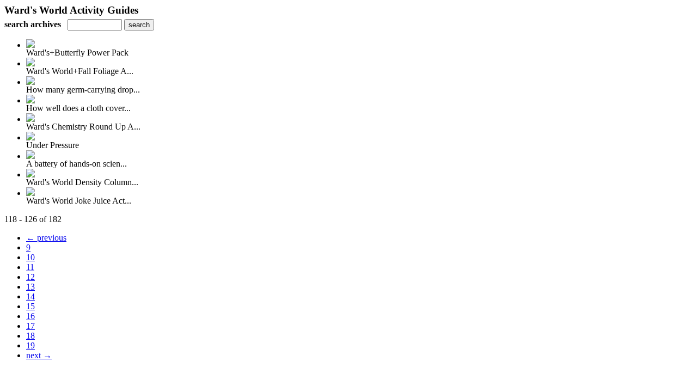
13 (30, 286)
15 (30, 306)
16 (30, 316)
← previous (46, 237)
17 (30, 325)
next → (39, 355)
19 (30, 345)
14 (30, 296)
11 (30, 267)
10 (30, 257)
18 (30, 335)
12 (30, 276)
